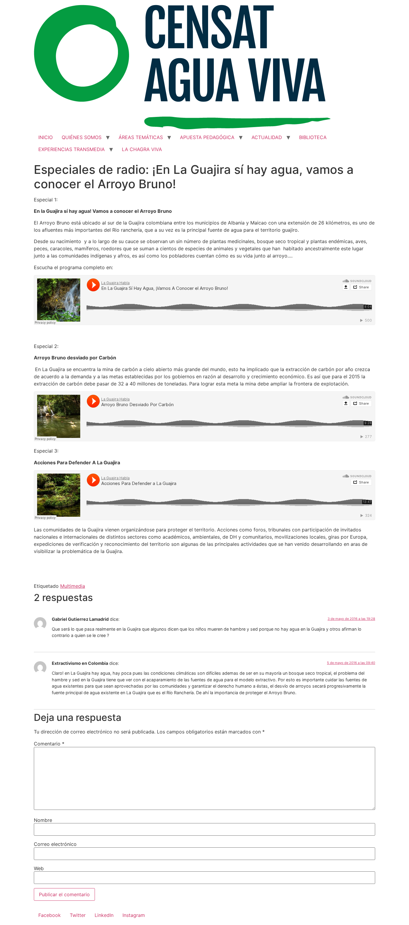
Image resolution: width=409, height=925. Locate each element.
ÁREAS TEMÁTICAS (141, 137)
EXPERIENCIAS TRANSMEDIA (71, 149)
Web (39, 868)
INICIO (45, 137)
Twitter (78, 915)
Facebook (49, 915)
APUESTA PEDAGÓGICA (207, 137)
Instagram (133, 915)
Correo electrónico (55, 844)
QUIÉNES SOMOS (82, 137)
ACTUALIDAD (267, 137)
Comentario (49, 743)
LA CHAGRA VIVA (142, 149)
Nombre (43, 820)
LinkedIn (104, 915)
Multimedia (72, 586)
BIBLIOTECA (313, 137)
